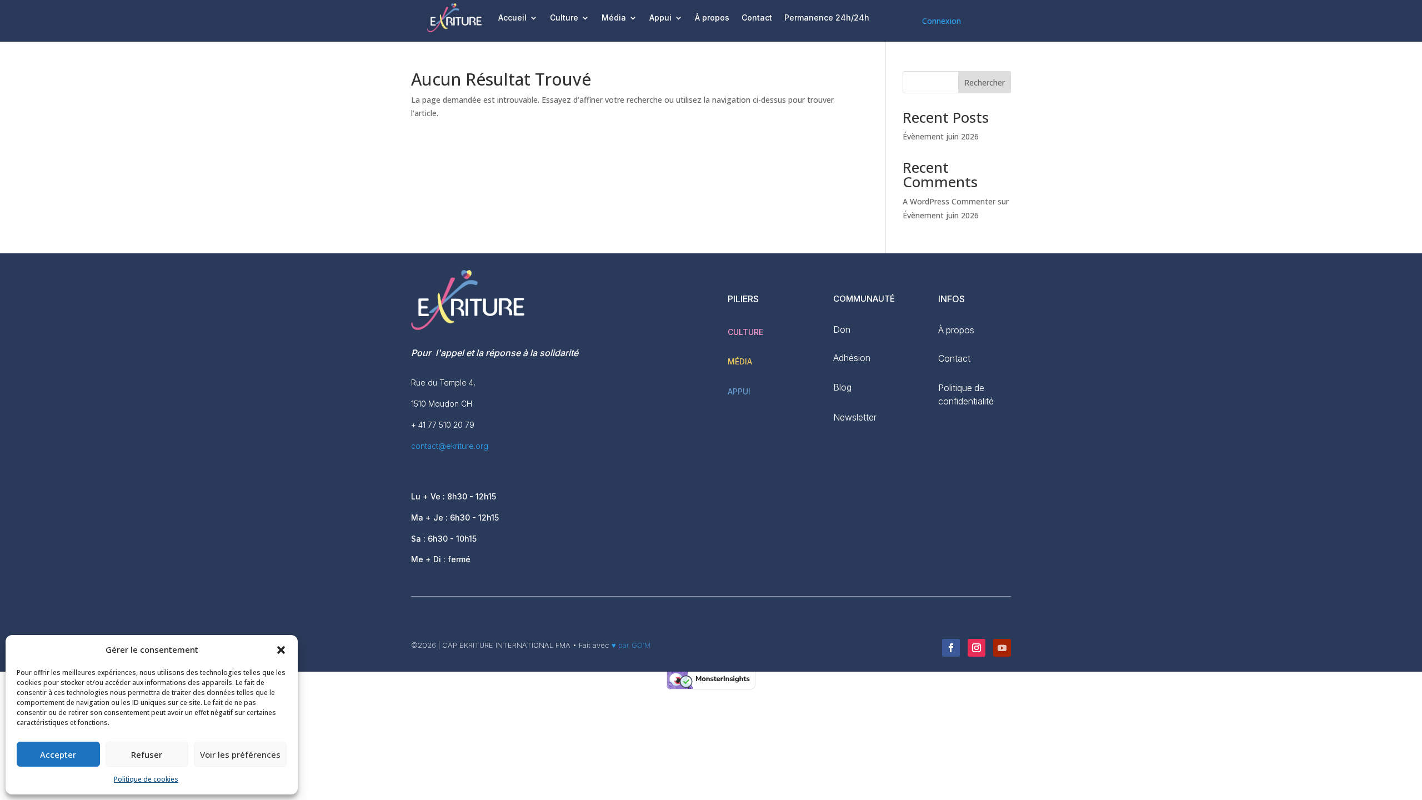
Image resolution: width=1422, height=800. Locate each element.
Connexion (941, 21)
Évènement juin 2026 (941, 136)
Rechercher (984, 82)
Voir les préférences (240, 754)
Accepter (58, 754)
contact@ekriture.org (449, 446)
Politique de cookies (146, 779)
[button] (281, 650)
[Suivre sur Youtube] (1002, 648)
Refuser (146, 754)
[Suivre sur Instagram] (976, 648)
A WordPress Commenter (949, 201)
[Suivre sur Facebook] (951, 648)
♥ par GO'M (629, 645)
